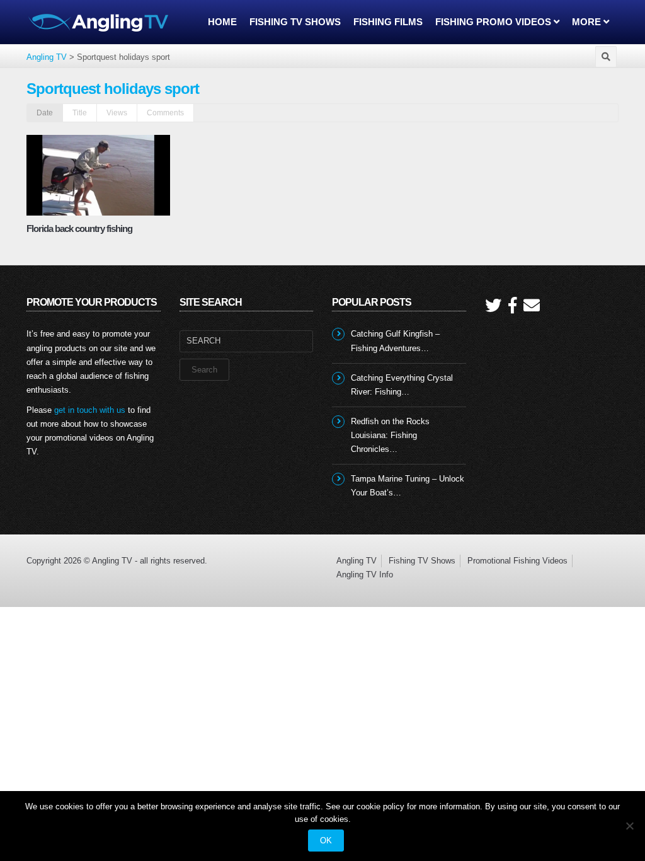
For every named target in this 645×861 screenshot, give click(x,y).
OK (326, 840)
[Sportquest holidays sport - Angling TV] (98, 21)
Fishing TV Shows (295, 21)
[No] (629, 825)
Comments (165, 112)
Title (79, 112)
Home (222, 21)
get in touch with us (89, 410)
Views (116, 112)
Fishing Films (388, 21)
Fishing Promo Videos (494, 21)
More (587, 21)
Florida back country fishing (79, 228)
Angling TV (356, 560)
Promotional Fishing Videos (517, 560)
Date (45, 112)
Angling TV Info (364, 574)
